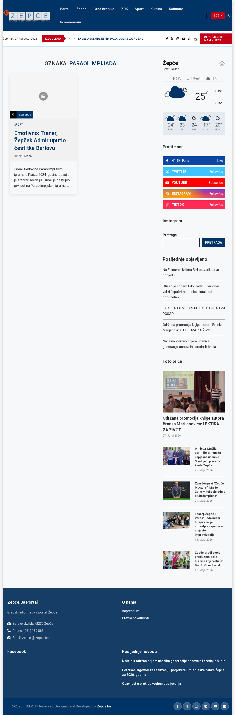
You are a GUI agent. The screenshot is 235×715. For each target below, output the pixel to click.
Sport (139, 9)
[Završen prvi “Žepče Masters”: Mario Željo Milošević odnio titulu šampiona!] (176, 490)
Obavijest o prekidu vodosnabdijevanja (151, 683)
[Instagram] (177, 39)
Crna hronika (103, 9)
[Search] (230, 15)
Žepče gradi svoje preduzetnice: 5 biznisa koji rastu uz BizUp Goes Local (209, 559)
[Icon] (43, 96)
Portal (65, 9)
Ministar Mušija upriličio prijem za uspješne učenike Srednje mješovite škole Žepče (208, 457)
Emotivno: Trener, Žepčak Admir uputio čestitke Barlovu (40, 140)
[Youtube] (183, 39)
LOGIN (218, 15)
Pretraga (170, 235)
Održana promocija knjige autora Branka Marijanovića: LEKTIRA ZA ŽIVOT (125, 38)
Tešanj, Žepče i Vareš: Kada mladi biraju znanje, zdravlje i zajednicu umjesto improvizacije (209, 524)
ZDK (124, 9)
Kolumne (176, 9)
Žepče (81, 9)
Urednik (27, 156)
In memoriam (70, 22)
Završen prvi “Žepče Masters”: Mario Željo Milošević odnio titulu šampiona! (210, 490)
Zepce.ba (104, 706)
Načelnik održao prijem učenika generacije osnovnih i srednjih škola (173, 661)
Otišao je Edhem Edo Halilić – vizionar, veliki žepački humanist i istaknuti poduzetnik (191, 291)
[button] (70, 38)
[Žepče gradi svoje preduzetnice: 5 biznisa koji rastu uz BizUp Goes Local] (176, 560)
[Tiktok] (189, 39)
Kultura (156, 9)
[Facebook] (167, 39)
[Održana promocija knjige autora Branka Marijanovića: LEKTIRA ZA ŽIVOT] (194, 391)
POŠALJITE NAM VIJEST (213, 39)
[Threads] (195, 39)
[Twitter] (172, 39)
